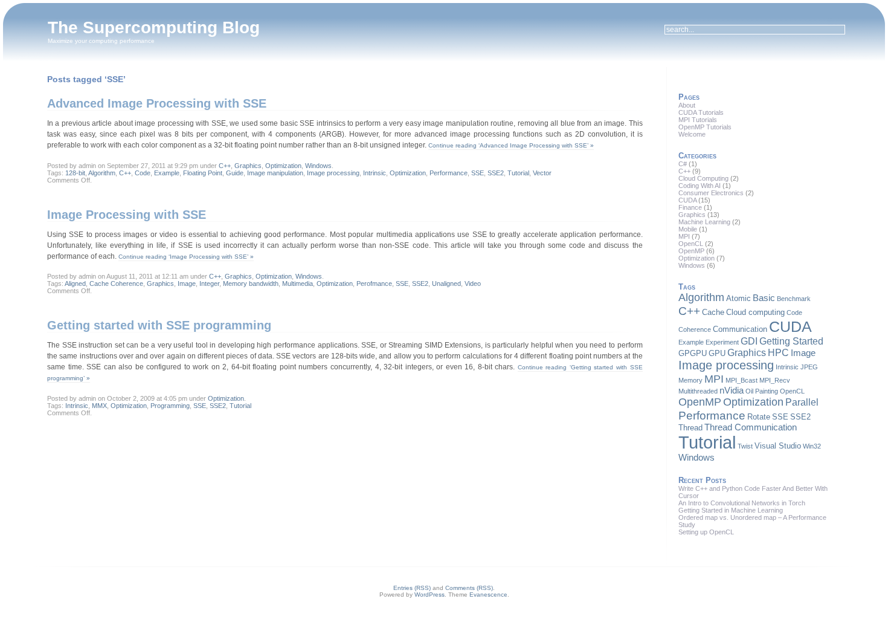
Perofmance (374, 283)
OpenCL (690, 243)
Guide (234, 173)
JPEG (809, 367)
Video (473, 283)
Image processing (333, 173)
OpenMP (691, 250)
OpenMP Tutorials (705, 127)
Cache (713, 312)
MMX (99, 405)
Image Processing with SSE (126, 214)
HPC (778, 352)
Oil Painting (761, 391)
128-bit (75, 173)
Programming (170, 405)
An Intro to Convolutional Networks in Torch (741, 503)
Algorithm (101, 173)
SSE (477, 173)
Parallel (802, 402)
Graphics (248, 165)
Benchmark (794, 298)
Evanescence (488, 594)
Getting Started (791, 340)
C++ (225, 165)
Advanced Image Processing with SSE (156, 103)
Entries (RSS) (412, 588)
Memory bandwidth (250, 283)
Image (187, 283)
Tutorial (518, 173)
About (686, 105)
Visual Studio (777, 445)
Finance (690, 207)
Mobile (687, 229)
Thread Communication (750, 427)
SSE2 (495, 173)
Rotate (758, 416)
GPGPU (692, 353)
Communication (740, 329)
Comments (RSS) (469, 588)
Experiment (722, 342)
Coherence (694, 329)
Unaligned (446, 283)
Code (142, 173)
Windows (318, 165)
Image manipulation (275, 173)
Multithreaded (698, 391)
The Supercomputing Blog (154, 27)
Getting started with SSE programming (159, 325)
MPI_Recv (774, 380)
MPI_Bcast (742, 380)
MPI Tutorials (697, 119)
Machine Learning (704, 221)
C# (682, 163)
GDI (749, 340)
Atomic (738, 298)
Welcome (692, 134)
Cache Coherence (116, 283)
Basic (764, 298)
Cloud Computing (703, 178)
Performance (449, 173)
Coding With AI (699, 185)
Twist (745, 446)
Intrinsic (374, 173)
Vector (542, 173)
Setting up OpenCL (706, 532)
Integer (209, 283)
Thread (690, 427)
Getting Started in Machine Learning (730, 510)
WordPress (429, 594)
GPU (717, 353)
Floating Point (202, 173)
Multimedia (297, 283)
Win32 (812, 446)
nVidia (731, 390)
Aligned (75, 283)
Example (166, 173)
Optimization (283, 165)
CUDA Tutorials (701, 112)
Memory (690, 380)
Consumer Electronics (711, 192)
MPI (684, 236)
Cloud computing (755, 312)
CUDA (687, 200)
